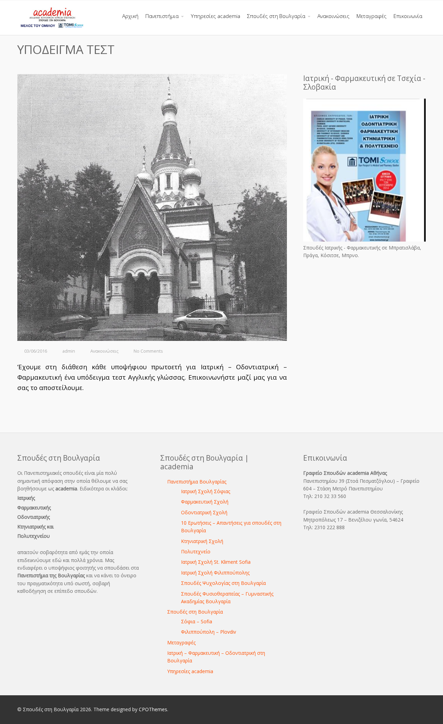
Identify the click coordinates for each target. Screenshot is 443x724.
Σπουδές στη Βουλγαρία (195, 611)
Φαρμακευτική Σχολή (204, 501)
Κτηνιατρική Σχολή (202, 541)
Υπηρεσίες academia (190, 671)
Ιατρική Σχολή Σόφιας (205, 491)
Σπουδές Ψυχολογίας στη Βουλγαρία (223, 583)
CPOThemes (153, 709)
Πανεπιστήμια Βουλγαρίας (196, 481)
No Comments (148, 351)
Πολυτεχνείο (195, 551)
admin (68, 351)
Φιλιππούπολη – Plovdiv (208, 631)
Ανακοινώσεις (104, 351)
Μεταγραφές (181, 642)
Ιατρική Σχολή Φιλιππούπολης (215, 572)
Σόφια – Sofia (196, 621)
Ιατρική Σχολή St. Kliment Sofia (216, 562)
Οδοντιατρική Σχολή (204, 512)
